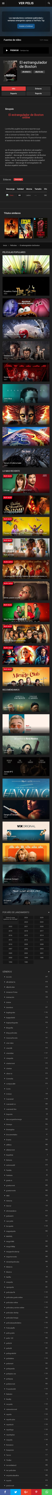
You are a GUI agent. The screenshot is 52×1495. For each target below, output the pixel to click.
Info (13, 89)
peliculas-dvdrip (12, 1313)
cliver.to (9, 1074)
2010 (10, 944)
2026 (26, 917)
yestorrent (10, 1486)
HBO (7, 1196)
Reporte (38, 93)
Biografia (9, 1028)
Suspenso (10, 1450)
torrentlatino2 (11, 1465)
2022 (10, 926)
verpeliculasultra (12, 1475)
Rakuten (9, 1394)
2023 (41, 922)
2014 (41, 935)
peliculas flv (10, 1292)
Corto (8, 1089)
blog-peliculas (11, 1033)
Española (9, 1155)
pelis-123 (9, 1338)
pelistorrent (10, 1384)
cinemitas (10, 1053)
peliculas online (12, 1302)
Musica (9, 1272)
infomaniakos (11, 1211)
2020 (41, 926)
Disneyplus (10, 1130)
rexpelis (9, 1440)
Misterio (9, 1267)
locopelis (9, 1226)
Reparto (13, 93)
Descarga (18, 179)
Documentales (11, 1135)
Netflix (8, 1277)
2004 (41, 949)
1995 (41, 958)
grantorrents (11, 1191)
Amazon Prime (11, 992)
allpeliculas (39, 72)
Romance (9, 1445)
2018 (26, 931)
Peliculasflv (10, 1328)
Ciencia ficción (11, 1038)
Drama (8, 1140)
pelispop (9, 1379)
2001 (41, 953)
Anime (8, 1002)
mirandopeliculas (12, 1262)
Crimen (9, 1094)
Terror (8, 1455)
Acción (9, 977)
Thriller (8, 1460)
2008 (41, 944)
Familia (8, 1170)
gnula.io (9, 1180)
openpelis (10, 1287)
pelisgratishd (11, 1353)
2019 (10, 931)
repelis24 (9, 1425)
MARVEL (9, 1236)
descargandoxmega (14, 1119)
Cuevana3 (10, 1099)
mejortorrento (11, 1257)
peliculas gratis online (14, 1297)
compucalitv (10, 1084)
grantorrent (10, 1185)
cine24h (9, 1048)
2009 (26, 944)
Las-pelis (9, 1221)
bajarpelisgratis (12, 1023)
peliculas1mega (12, 1318)
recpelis (9, 1404)
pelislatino (10, 1358)
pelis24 (9, 1343)
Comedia (9, 1079)
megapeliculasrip (12, 1252)
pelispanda (10, 1369)
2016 (10, 935)
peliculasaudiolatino (13, 1323)
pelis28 (9, 1348)
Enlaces (38, 89)
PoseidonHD (11, 1389)
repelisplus (10, 1435)
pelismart (9, 1364)
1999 (26, 958)
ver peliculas (11, 1470)
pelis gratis (10, 1333)
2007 (10, 949)
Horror (8, 1206)
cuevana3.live (11, 1109)
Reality (8, 1399)
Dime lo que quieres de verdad (10, 918)
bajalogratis (10, 1012)
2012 (26, 940)
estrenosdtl (10, 1165)
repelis (8, 1414)
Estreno (9, 1160)
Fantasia (9, 1175)
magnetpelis (11, 1231)
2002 (26, 953)
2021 (26, 926)
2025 (41, 917)
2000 (10, 958)
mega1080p (10, 1247)
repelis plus (10, 1419)
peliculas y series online (15, 1308)
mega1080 (10, 1241)
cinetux (9, 1068)
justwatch (9, 1216)
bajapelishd (10, 1018)
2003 (10, 953)
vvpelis (8, 1481)
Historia (9, 1201)
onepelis (9, 1282)
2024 (26, 922)
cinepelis (9, 1058)
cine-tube (10, 1043)
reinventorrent (11, 1409)
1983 (26, 962)
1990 (10, 962)
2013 (10, 940)
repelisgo (10, 1430)
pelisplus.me (11, 1374)
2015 (26, 935)
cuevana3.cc (11, 1104)
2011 (41, 940)
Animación (10, 997)
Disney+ (9, 1124)
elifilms (8, 1145)
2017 (41, 931)
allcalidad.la (26, 72)
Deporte (9, 1114)
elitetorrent (10, 1150)
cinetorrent (10, 1063)
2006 (26, 949)
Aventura (9, 1007)
